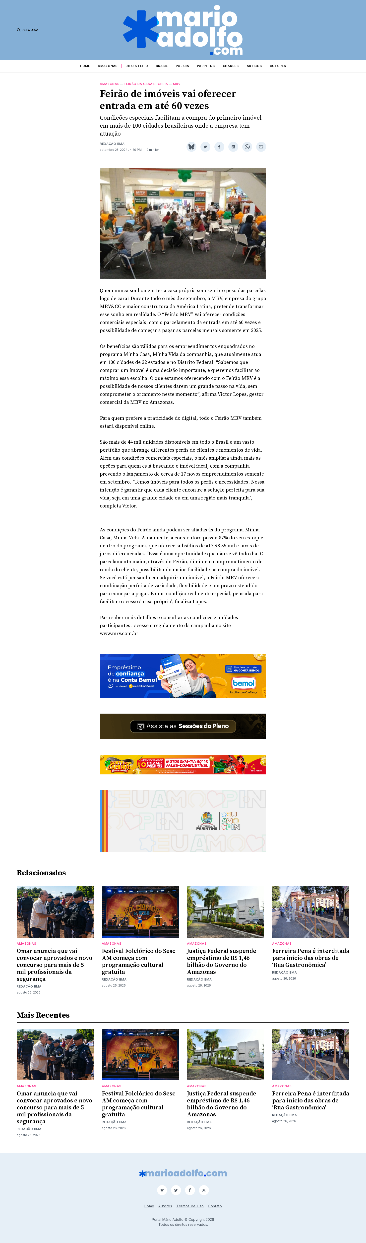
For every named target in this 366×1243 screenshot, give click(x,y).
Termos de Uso (190, 1206)
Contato (215, 1206)
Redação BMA (112, 144)
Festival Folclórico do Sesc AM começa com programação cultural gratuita (138, 961)
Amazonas (108, 66)
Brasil (162, 66)
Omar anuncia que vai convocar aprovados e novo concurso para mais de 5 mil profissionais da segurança (54, 965)
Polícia (182, 66)
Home (85, 66)
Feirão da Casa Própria (146, 84)
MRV (177, 84)
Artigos (254, 66)
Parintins (206, 66)
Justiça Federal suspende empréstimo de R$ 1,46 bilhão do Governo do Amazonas (221, 961)
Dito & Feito (136, 66)
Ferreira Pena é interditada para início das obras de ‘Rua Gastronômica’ (310, 958)
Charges (231, 66)
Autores (278, 66)
